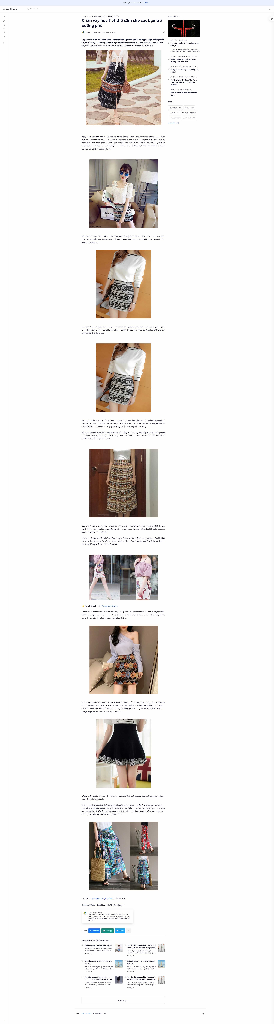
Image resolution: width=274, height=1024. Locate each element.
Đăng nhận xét (123, 1000)
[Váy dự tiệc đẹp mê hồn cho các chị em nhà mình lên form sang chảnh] (161, 948)
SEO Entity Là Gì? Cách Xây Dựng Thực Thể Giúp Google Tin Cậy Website (184, 82)
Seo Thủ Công (11, 9)
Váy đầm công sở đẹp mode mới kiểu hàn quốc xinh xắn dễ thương (98, 978)
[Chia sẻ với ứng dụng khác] (128, 930)
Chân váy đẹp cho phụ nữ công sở (98, 945)
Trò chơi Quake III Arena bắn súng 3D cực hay (185, 44)
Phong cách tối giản (110, 606)
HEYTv (146, 3)
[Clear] (61, 9)
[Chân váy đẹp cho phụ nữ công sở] (119, 948)
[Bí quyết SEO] (196, 56)
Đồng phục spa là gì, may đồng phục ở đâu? (185, 70)
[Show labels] (174, 123)
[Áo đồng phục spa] (186, 66)
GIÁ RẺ (109, 899)
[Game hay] (184, 40)
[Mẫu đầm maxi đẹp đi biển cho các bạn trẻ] (119, 964)
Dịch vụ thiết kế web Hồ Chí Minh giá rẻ (184, 94)
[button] (270, 8)
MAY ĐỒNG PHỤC (99, 899)
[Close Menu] (270, 3)
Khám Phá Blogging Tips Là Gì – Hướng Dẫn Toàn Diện (183, 60)
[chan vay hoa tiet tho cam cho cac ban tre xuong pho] (123, 87)
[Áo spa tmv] (196, 66)
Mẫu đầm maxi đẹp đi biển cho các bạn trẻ (98, 962)
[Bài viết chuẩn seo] (185, 56)
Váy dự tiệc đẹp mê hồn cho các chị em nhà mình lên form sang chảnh (141, 946)
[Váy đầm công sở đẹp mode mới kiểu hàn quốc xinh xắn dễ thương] (119, 980)
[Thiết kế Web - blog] (185, 90)
